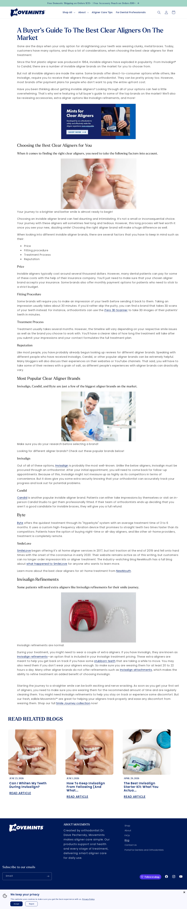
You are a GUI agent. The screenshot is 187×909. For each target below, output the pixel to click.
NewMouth (123, 571)
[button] (69, 12)
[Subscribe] (48, 876)
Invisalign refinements (32, 657)
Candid (22, 498)
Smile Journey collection (73, 703)
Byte (20, 523)
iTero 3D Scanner (116, 310)
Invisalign (61, 465)
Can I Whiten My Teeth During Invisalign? (28, 785)
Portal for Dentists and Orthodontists (144, 850)
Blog (127, 840)
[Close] (184, 892)
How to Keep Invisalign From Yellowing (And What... (86, 787)
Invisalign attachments (136, 670)
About (82, 12)
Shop (127, 825)
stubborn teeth (104, 661)
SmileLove (24, 551)
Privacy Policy (88, 899)
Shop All (67, 12)
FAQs (127, 835)
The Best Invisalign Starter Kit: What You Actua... (141, 787)
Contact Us (131, 845)
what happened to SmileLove (46, 564)
